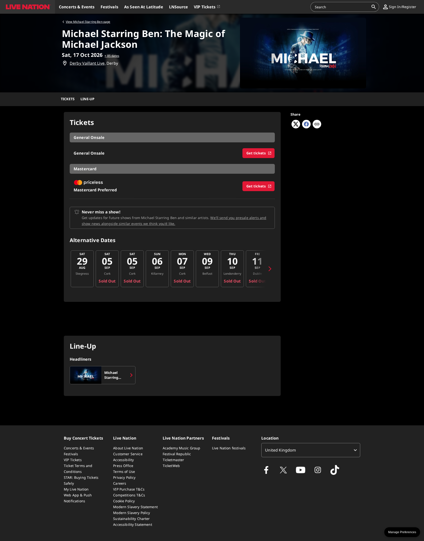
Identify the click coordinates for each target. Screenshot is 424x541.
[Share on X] (296, 127)
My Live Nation (76, 489)
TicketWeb (171, 465)
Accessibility (123, 459)
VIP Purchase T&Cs (129, 489)
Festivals (71, 454)
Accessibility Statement (132, 524)
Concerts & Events (79, 448)
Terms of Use (124, 471)
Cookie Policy (124, 501)
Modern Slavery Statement (135, 506)
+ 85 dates (112, 56)
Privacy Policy (124, 477)
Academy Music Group (181, 448)
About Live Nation (128, 448)
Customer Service (127, 454)
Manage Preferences (402, 532)
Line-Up (87, 99)
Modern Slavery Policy (131, 512)
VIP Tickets (73, 459)
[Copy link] (317, 124)
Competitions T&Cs (129, 495)
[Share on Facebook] (306, 127)
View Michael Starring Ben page (88, 22)
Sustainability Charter (131, 518)
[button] (27, 7)
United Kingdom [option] (280, 450)
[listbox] (311, 450)
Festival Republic (177, 454)
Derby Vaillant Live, (88, 63)
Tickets (68, 99)
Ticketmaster (173, 459)
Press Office (123, 465)
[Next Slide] (270, 269)
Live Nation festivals (229, 448)
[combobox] (342, 6)
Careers (119, 483)
